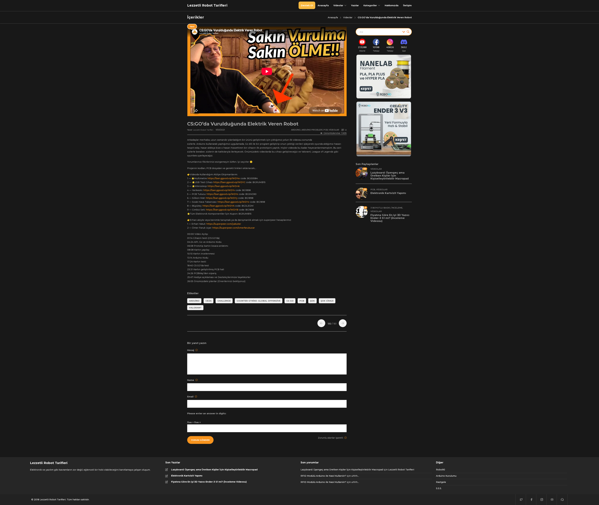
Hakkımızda (391, 5)
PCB (326, 130)
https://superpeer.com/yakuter (223, 223)
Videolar (338, 5)
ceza (208, 301)
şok (312, 301)
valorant (195, 307)
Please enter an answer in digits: (206, 413)
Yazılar (355, 5)
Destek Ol (307, 5)
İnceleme (396, 207)
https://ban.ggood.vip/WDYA (218, 205)
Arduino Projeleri (312, 130)
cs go (290, 301)
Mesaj (191, 350)
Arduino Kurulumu (446, 475)
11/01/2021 (220, 130)
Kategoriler (370, 5)
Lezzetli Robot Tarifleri (203, 130)
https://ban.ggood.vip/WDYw (223, 178)
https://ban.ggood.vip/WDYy (222, 198)
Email (190, 396)
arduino (194, 301)
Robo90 (440, 469)
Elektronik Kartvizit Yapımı (186, 475)
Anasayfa (323, 5)
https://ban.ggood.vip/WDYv (219, 190)
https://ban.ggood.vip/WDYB (222, 209)
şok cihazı (327, 301)
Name (191, 380)
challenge (224, 301)
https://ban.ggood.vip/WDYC (229, 182)
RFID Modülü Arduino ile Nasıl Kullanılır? (323, 475)
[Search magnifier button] (408, 32)
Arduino (296, 130)
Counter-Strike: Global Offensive (258, 301)
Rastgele (441, 482)
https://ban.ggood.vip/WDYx (222, 194)
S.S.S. (439, 488)
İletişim (407, 5)
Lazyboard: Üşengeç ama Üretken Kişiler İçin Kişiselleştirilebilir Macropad (214, 469)
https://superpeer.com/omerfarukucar (233, 227)
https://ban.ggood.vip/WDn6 (223, 186)
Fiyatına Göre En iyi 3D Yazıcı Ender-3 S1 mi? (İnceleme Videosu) (209, 481)
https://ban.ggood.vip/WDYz (233, 202)
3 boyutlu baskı (380, 207)
